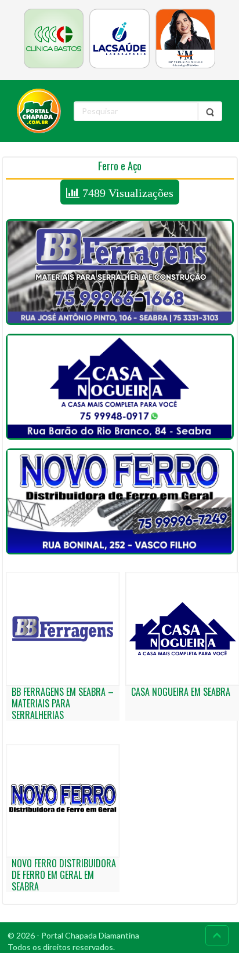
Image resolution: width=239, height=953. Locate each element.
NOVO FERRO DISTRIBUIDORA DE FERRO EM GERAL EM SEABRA (64, 874)
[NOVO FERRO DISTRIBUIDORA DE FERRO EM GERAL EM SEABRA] (120, 501)
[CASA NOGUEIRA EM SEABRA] (120, 386)
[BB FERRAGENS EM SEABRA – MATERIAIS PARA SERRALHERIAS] (120, 272)
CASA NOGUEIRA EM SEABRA (180, 692)
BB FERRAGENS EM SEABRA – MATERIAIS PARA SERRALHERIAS (63, 703)
